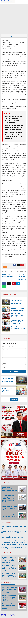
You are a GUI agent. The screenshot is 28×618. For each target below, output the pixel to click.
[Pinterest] (22, 265)
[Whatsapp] (4, 286)
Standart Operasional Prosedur (8, 615)
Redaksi (16, 613)
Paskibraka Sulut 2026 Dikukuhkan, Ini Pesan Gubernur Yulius (17, 321)
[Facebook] (14, 265)
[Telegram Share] (18, 283)
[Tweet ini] (9, 283)
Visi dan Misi (22, 613)
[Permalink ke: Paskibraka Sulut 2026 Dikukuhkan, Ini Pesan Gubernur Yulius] (6, 322)
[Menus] (26, 1)
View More (14, 399)
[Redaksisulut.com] (8, 1)
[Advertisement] (14, 19)
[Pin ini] (14, 283)
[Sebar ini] (4, 283)
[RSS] (5, 267)
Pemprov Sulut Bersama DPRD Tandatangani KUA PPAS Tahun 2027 (18, 328)
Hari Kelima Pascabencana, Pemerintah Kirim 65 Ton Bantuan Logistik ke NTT (14, 127)
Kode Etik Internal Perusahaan (8, 614)
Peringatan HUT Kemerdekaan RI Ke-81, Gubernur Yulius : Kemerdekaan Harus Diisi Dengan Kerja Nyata (18, 317)
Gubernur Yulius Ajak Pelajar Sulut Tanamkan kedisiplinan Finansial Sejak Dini (8, 392)
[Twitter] (18, 265)
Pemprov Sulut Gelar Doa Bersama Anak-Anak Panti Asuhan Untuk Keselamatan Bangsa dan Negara (18, 303)
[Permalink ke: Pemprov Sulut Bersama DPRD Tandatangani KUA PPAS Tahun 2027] (6, 329)
